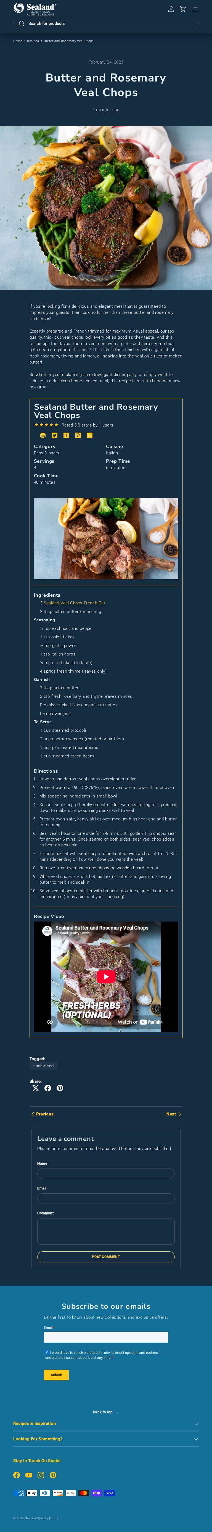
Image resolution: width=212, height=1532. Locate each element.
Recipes (33, 41)
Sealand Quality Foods (41, 1518)
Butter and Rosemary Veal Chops (69, 41)
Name (42, 1163)
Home (17, 41)
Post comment (106, 1257)
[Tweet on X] (36, 1088)
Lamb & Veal (44, 1066)
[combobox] (106, 23)
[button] (183, 9)
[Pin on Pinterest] (60, 1088)
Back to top (103, 1412)
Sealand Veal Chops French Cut (74, 603)
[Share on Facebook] (48, 1088)
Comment (45, 1213)
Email (42, 1188)
